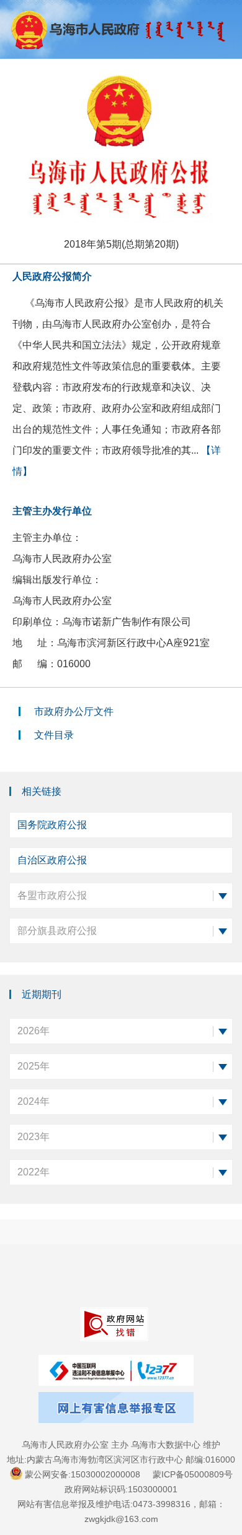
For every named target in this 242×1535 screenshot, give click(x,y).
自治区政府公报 (52, 860)
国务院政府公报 (52, 824)
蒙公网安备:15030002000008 (82, 1474)
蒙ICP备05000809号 (193, 1474)
